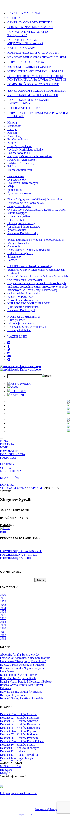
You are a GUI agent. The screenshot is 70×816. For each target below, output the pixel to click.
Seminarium (14, 189)
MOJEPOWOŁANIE (9, 449)
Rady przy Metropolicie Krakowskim (29, 156)
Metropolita (14, 125)
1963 (3, 638)
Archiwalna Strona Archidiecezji (26, 326)
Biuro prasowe (16, 320)
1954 (3, 608)
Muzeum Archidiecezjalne (29, 66)
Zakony (12, 142)
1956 (3, 614)
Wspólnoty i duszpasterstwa (23, 226)
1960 (3, 628)
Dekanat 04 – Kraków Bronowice (20, 724)
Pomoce (12, 259)
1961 (3, 631)
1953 (3, 604)
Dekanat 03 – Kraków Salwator (19, 721)
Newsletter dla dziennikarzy (23, 316)
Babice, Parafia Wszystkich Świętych (22, 664)
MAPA (14, 387)
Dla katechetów (16, 179)
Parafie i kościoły (17, 139)
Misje (10, 186)
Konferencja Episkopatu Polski (33, 52)
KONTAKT (7, 484)
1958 (3, 621)
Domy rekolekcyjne (19, 206)
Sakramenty (14, 256)
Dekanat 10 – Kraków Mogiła (17, 744)
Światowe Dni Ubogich (21, 310)
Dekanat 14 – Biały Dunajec (17, 758)
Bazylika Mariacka (23, 13)
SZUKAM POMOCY (20, 296)
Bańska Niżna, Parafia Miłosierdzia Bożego (26, 681)
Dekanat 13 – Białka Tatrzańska (19, 754)
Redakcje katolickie (19, 330)
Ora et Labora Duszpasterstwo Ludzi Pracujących (36, 209)
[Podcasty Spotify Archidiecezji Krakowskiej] (8, 359)
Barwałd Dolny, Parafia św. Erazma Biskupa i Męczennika (21, 693)
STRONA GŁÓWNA (13, 488)
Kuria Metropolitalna (19, 146)
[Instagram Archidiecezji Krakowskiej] (8, 353)
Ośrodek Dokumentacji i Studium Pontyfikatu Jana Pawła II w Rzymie (36, 78)
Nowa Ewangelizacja (20, 216)
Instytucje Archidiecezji (21, 163)
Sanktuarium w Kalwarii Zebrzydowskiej (28, 101)
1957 (3, 618)
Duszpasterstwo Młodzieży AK (25, 202)
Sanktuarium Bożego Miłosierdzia (36, 90)
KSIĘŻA (5, 773)
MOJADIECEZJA (7, 442)
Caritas (13, 17)
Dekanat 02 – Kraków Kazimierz (19, 717)
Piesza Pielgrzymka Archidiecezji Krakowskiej (35, 199)
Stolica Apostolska (24, 108)
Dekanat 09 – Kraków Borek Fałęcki (22, 741)
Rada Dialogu (15, 219)
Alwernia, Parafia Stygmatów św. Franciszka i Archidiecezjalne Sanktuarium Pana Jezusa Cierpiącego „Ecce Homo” (25, 658)
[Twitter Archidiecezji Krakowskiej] (8, 349)
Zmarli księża (15, 136)
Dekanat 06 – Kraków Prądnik (18, 731)
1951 (3, 598)
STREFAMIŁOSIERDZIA (10, 469)
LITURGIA (7, 464)
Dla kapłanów (15, 176)
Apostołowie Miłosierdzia (22, 300)
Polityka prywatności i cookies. (18, 793)
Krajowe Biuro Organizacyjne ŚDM (36, 57)
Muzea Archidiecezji (19, 169)
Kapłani (12, 132)
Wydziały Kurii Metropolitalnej (25, 149)
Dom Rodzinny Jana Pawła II (30, 27)
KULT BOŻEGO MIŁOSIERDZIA (29, 303)
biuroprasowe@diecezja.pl (47, 809)
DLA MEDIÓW (10, 477)
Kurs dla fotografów (26, 62)
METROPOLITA (10, 766)
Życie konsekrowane (19, 193)
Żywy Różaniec (16, 229)
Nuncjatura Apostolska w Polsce (35, 71)
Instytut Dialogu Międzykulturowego (25, 41)
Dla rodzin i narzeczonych (22, 183)
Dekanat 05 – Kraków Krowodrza (20, 727)
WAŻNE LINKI (17, 336)
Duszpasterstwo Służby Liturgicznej (28, 249)
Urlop (3, 531)
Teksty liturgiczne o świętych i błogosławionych (35, 239)
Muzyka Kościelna (18, 243)
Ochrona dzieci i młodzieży (23, 293)
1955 (3, 611)
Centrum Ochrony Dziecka (29, 22)
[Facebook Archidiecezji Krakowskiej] (8, 346)
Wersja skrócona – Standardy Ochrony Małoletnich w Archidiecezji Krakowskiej (37, 278)
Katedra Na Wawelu (24, 48)
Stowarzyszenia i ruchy (21, 223)
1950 (3, 594)
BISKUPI (6, 769)
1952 (3, 601)
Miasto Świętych (17, 213)
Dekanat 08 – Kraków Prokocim (19, 737)
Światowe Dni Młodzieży (22, 233)
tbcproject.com (25, 814)
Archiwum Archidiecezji (21, 159)
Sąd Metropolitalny (18, 152)
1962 (3, 635)
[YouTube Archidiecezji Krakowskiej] (9, 356)
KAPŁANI (17, 394)
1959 (3, 625)
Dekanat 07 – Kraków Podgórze (19, 734)
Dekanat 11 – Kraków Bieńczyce (19, 748)
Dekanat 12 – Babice (12, 751)
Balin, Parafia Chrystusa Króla (18, 678)
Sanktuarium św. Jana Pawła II (32, 95)
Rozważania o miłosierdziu (23, 306)
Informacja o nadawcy (20, 323)
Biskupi (12, 129)
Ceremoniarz (15, 246)
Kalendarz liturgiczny (20, 253)
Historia (12, 122)
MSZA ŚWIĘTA (20, 383)
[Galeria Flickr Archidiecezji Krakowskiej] (8, 342)
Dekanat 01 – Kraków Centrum (18, 714)
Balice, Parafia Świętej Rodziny (19, 674)
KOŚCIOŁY (18, 391)
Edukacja (12, 166)
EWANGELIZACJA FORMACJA (12, 456)
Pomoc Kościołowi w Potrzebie (33, 84)
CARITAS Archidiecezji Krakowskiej (29, 266)
